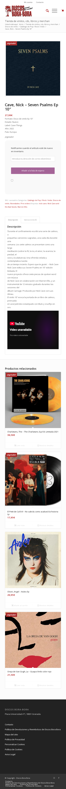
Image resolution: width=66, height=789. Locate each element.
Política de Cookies (13, 749)
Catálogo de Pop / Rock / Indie (39, 200)
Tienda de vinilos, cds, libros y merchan (27, 21)
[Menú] (53, 10)
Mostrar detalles (46, 445)
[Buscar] (46, 10)
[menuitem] (28, 2)
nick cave (43, 203)
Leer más (20, 445)
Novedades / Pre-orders (20, 203)
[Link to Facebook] (58, 778)
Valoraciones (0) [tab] (30, 220)
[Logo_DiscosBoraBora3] (27, 10)
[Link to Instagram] (54, 778)
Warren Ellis (22, 207)
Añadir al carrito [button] (21, 605)
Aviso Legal (10, 754)
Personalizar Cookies (15, 744)
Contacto (40, 2)
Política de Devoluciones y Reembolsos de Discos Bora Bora (33, 729)
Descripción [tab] (13, 220)
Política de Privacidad (15, 739)
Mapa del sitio (11, 734)
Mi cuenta (28, 2)
